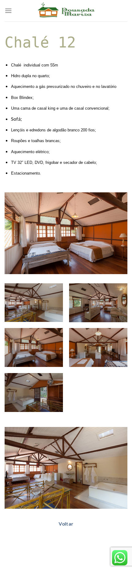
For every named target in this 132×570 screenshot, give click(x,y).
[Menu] (8, 10)
